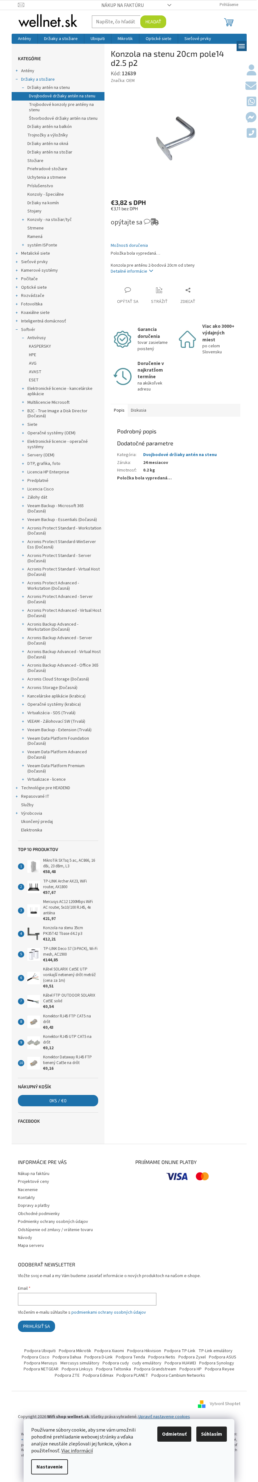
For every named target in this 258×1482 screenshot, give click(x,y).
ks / (57, 1100)
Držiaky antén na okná (47, 144)
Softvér (28, 330)
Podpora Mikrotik (75, 1351)
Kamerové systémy (39, 270)
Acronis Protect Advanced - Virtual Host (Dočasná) (64, 613)
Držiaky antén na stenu (48, 87)
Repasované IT (35, 796)
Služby (27, 805)
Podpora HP (190, 1369)
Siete (32, 424)
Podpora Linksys (77, 1369)
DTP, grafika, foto (43, 463)
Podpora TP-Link (179, 1351)
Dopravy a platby (34, 1205)
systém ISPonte (42, 245)
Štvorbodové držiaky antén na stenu (63, 118)
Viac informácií (77, 1450)
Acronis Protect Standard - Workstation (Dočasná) (64, 531)
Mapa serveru (31, 1245)
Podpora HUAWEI (180, 1363)
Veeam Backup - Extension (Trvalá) (59, 730)
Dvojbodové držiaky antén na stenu (62, 96)
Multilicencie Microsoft (48, 402)
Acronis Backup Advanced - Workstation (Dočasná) (52, 627)
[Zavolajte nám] (251, 133)
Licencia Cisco (40, 489)
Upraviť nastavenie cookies (164, 1417)
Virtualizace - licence (46, 779)
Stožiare (35, 161)
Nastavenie (49, 1466)
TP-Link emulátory (216, 1351)
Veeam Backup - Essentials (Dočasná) (62, 520)
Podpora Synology (216, 1363)
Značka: (123, 81)
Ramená (34, 237)
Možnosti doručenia (129, 246)
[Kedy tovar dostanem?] (148, 224)
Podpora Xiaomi (109, 1351)
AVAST (35, 372)
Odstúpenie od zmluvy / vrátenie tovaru (55, 1230)
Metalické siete (35, 253)
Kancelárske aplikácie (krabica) (56, 696)
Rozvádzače (32, 295)
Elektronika (31, 830)
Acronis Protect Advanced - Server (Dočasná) (60, 599)
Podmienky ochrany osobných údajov (53, 1222)
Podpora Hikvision (144, 1351)
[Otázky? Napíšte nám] (250, 86)
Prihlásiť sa (36, 1326)
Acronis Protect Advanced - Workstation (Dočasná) (53, 586)
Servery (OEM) (40, 455)
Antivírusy (36, 338)
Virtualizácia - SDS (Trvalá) (51, 713)
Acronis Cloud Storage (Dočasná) (58, 679)
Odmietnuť (174, 1434)
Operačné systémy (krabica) (54, 704)
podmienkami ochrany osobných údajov (108, 1312)
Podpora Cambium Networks (178, 1375)
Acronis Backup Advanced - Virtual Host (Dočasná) (64, 654)
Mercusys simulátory (79, 1363)
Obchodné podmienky (39, 1214)
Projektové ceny (33, 1181)
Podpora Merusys (40, 1363)
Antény (27, 71)
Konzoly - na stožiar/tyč (49, 220)
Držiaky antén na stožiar (49, 152)
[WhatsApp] (251, 102)
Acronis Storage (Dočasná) (52, 688)
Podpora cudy (116, 1363)
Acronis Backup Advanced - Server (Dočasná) (59, 640)
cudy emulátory (146, 1363)
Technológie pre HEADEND (45, 788)
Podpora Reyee (219, 1369)
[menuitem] (24, 39)
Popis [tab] (119, 410)
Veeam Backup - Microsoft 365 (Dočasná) (55, 508)
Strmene (35, 228)
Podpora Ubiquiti (40, 1351)
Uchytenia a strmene (46, 177)
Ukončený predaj (37, 822)
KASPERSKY (40, 346)
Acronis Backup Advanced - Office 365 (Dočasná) (62, 668)
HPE (32, 355)
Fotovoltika (31, 304)
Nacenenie (28, 1190)
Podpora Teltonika (113, 1369)
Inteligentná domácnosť (43, 321)
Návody (25, 1238)
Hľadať (153, 21)
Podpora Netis (161, 1357)
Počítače (29, 279)
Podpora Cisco (35, 1357)
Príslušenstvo (40, 186)
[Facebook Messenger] (250, 117)
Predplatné (37, 481)
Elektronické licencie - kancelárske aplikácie (60, 391)
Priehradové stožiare (47, 169)
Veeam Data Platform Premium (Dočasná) (56, 768)
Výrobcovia (31, 813)
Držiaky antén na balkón (49, 127)
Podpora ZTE (67, 1375)
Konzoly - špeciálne (45, 194)
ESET (34, 380)
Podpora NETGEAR (41, 1369)
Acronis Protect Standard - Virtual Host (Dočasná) (63, 572)
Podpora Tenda (130, 1357)
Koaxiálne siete (35, 313)
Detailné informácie (129, 271)
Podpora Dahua (67, 1357)
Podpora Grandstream (155, 1369)
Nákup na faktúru (122, 5)
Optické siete (34, 287)
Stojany (34, 211)
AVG (32, 363)
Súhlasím (211, 1434)
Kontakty (26, 1198)
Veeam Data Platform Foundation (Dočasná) (58, 741)
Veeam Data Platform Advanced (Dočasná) (57, 755)
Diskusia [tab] (138, 410)
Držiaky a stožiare (38, 79)
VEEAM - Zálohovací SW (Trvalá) (56, 721)
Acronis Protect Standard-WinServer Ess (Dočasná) (61, 544)
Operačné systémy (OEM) (51, 433)
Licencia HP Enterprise (48, 472)
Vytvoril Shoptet (225, 1404)
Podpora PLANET (132, 1375)
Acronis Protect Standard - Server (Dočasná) (59, 558)
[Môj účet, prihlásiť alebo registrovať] (251, 70)
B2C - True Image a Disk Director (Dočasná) (57, 414)
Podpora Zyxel (192, 1357)
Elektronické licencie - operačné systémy (57, 444)
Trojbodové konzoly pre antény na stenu (61, 107)
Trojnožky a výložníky (47, 135)
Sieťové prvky (34, 262)
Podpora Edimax (98, 1375)
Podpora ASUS (222, 1357)
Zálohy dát (37, 497)
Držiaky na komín (43, 203)
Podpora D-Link (98, 1357)
